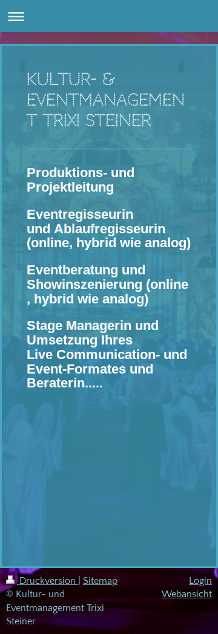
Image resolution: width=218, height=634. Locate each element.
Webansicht (187, 594)
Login (200, 580)
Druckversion (47, 580)
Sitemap (100, 580)
